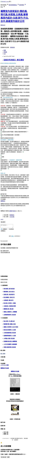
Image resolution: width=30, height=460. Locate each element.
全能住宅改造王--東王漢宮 (13, 60)
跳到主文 (3, 25)
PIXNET (7, 438)
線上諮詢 (3, 353)
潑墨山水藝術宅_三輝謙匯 (10, 311)
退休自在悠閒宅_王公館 (9, 329)
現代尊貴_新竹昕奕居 (9, 288)
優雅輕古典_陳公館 (8, 309)
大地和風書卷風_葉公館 (9, 332)
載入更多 (3, 222)
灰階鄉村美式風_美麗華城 (10, 341)
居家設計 (12, 47)
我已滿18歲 (3, 457)
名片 (4, 53)
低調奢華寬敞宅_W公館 (9, 335)
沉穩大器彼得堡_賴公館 (9, 347)
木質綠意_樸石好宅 (8, 300)
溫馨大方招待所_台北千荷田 (10, 327)
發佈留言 (3, 230)
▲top (2, 219)
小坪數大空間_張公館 (9, 338)
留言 (14, 211)
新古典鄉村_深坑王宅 (9, 297)
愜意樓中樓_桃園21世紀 (9, 324)
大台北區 (12, 216)
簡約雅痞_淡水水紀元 (9, 291)
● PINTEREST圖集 (5, 365)
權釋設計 (3, 201)
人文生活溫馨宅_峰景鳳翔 (10, 344)
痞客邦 (11, 211)
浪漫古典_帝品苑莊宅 (9, 294)
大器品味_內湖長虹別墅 (9, 306)
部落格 (5, 52)
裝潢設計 (12, 215)
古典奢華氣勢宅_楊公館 (9, 314)
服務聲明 (16, 439)
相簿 (4, 50)
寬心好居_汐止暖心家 (9, 321)
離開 (8, 457)
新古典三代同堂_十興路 (9, 303)
